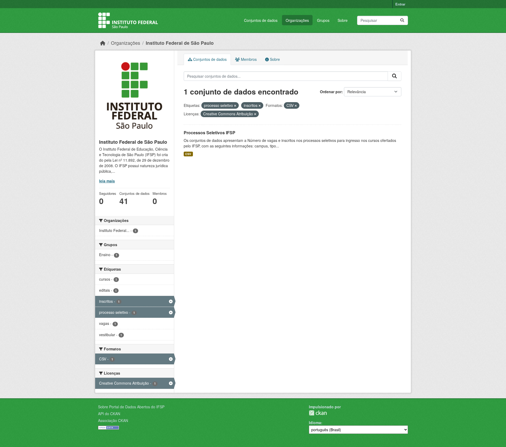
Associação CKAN (113, 420)
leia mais (107, 180)
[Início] (102, 42)
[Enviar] (402, 20)
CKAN (318, 413)
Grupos (323, 20)
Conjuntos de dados (261, 20)
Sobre (343, 20)
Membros (248, 59)
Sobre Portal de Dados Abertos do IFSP (131, 406)
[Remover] (235, 105)
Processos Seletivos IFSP (209, 133)
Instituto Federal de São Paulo (180, 42)
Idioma (315, 422)
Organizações (297, 20)
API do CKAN (109, 413)
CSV (188, 154)
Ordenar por (331, 91)
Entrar (400, 4)
